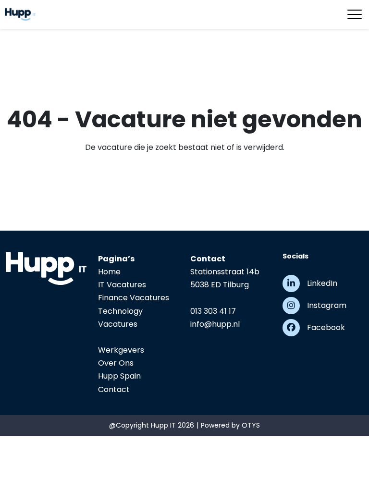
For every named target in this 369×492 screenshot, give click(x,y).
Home (109, 271)
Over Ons (116, 363)
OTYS (251, 425)
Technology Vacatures (120, 318)
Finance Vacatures (133, 297)
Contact (114, 389)
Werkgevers (121, 350)
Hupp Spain (119, 375)
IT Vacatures (122, 284)
